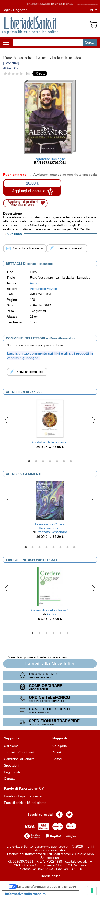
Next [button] (94, 420)
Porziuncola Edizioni (43, 289)
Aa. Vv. (52, 614)
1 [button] (29, 461)
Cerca (89, 42)
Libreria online (50, 876)
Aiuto (93, 10)
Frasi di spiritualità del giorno (25, 802)
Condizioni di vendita (19, 759)
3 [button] (43, 461)
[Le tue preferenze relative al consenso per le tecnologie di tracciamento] (91, 890)
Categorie (59, 746)
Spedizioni (11, 765)
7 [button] (71, 461)
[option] (50, 425)
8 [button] (74, 547)
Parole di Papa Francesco (23, 796)
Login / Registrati (14, 10)
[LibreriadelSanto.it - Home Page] (30, 25)
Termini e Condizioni (19, 752)
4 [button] (50, 461)
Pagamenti (12, 772)
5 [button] (57, 461)
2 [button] (36, 461)
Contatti (9, 778)
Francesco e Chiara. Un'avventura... (50, 526)
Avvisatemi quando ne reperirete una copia (62, 174)
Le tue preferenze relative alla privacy (46, 886)
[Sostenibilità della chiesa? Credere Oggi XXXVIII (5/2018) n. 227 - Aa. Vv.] (50, 586)
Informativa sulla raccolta (25, 894)
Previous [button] (6, 420)
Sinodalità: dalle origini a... (50, 442)
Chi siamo (11, 746)
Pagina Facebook (59, 814)
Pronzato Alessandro (52, 532)
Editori (57, 759)
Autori (56, 752)
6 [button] (64, 461)
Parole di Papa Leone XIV (24, 788)
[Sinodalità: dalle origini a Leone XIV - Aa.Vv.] (49, 418)
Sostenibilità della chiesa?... (50, 610)
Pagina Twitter (69, 814)
